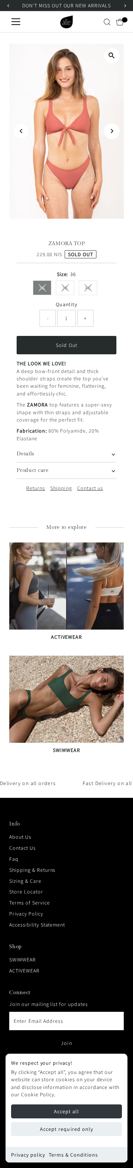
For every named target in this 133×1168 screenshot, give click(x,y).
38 (68, 289)
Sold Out (66, 345)
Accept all (66, 1111)
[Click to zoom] (111, 55)
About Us (20, 837)
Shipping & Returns (32, 870)
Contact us (90, 488)
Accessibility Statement (37, 924)
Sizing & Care (25, 881)
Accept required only (66, 1129)
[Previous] (21, 131)
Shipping (61, 488)
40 (91, 289)
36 (45, 289)
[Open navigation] (16, 22)
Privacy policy (28, 1154)
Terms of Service (29, 902)
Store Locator (26, 891)
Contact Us (22, 848)
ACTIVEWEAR (24, 970)
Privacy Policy (26, 913)
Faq (13, 859)
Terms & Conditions (73, 1154)
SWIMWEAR (22, 959)
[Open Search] (107, 22)
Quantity (67, 304)
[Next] (111, 131)
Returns (35, 488)
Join (66, 1043)
